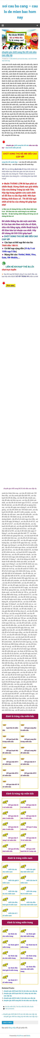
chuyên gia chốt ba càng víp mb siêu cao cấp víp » (21, 1016)
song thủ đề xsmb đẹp (9, 162)
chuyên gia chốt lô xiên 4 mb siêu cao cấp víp (19, 998)
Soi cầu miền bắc (10, 1006)
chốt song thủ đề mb (21, 145)
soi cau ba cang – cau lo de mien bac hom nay (20, 11)
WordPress (20, 1035)
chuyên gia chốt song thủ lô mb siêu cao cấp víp (20, 488)
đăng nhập (12, 1028)
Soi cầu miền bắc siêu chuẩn (25, 1006)
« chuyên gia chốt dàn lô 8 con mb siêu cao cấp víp (19, 1014)
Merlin (28, 1035)
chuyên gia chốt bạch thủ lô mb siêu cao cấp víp (20, 991)
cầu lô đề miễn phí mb (13, 148)
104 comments (9, 1009)
